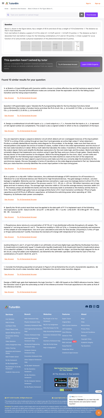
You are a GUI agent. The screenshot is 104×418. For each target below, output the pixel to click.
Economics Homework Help (33, 356)
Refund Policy (85, 325)
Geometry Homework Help (51, 341)
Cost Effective (66, 332)
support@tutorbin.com (61, 398)
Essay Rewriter (67, 346)
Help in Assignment (49, 347)
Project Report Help (12, 329)
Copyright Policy (86, 339)
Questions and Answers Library (13, 352)
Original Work (66, 322)
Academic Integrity (87, 342)
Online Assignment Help (13, 344)
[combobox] (42, 14)
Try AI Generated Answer (27, 98)
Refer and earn (67, 342)
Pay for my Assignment (50, 324)
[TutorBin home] (11, 3)
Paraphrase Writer (68, 349)
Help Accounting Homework (52, 331)
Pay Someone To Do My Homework (13, 368)
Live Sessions (10, 319)
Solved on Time (67, 335)
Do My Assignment (12, 363)
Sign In (88, 3)
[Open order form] (1, 6)
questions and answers (18, 8)
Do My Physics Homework (32, 387)
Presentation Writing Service (12, 337)
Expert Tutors (66, 318)
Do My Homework (11, 360)
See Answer (9, 98)
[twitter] (97, 306)
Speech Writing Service (13, 332)
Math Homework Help (31, 318)
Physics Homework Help (32, 322)
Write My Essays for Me (50, 328)
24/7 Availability (67, 329)
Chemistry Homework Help (33, 325)
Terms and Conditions (88, 332)
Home (6, 8)
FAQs (82, 322)
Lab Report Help (11, 326)
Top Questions (85, 346)
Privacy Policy (85, 329)
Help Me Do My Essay (50, 344)
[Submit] (8, 15)
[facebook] (86, 306)
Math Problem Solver (12, 356)
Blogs (83, 318)
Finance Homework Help (32, 335)
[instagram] (94, 306)
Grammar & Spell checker (70, 353)
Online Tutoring (10, 348)
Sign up (97, 3)
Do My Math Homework (32, 365)
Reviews (83, 335)
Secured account (67, 339)
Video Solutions (11, 341)
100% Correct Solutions (69, 325)
